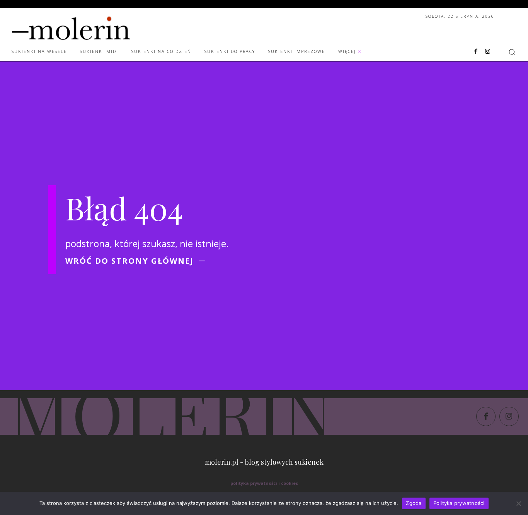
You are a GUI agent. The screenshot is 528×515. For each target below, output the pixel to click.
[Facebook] (476, 52)
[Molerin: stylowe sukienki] (86, 26)
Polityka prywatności (459, 503)
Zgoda (413, 503)
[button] (512, 52)
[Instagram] (487, 52)
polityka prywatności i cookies (264, 483)
